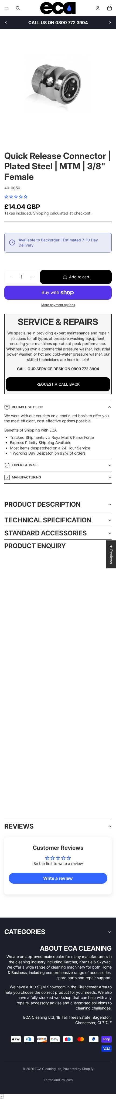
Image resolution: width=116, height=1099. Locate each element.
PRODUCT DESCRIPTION (42, 504)
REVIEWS (19, 826)
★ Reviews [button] (111, 554)
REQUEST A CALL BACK (58, 384)
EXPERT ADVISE (24, 465)
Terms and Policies (58, 1080)
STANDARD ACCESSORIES (45, 533)
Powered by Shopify (78, 1069)
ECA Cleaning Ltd (48, 1069)
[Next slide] (110, 22)
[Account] (98, 8)
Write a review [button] (58, 878)
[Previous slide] (6, 22)
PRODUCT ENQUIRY (35, 546)
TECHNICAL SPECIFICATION (47, 520)
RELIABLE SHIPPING (27, 407)
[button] (16, 196)
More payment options (58, 305)
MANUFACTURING (26, 477)
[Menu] (6, 8)
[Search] (18, 8)
